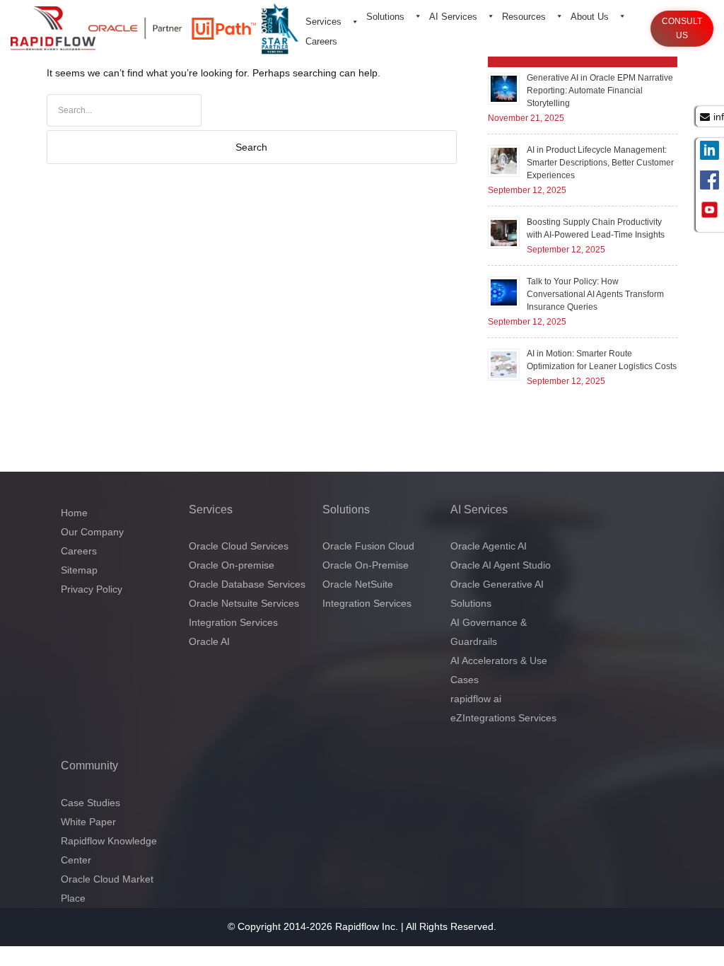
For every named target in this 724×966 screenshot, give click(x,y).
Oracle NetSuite (357, 584)
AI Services (453, 16)
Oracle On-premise (231, 565)
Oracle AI (209, 641)
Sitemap (79, 570)
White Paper (88, 821)
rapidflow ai (475, 698)
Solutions (385, 16)
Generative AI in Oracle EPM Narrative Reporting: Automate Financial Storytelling (600, 90)
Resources (524, 16)
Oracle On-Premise (365, 565)
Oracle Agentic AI (488, 546)
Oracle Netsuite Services (244, 603)
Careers (321, 41)
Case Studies (90, 802)
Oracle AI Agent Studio (500, 565)
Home (74, 512)
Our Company (92, 531)
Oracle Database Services (247, 584)
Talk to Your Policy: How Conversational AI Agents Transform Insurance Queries (595, 294)
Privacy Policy (91, 589)
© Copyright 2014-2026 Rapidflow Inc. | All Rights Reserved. (362, 926)
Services (323, 21)
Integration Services (233, 622)
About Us (590, 16)
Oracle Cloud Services (238, 546)
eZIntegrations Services (503, 717)
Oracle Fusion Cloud (368, 546)
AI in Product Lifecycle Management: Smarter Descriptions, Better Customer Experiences (600, 162)
